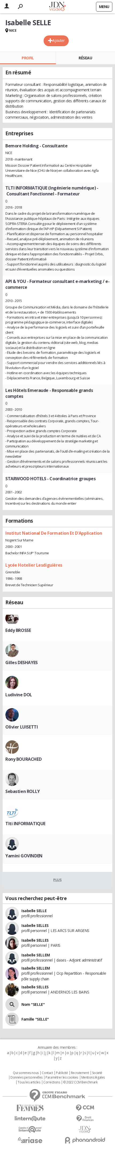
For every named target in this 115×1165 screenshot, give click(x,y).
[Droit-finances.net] (84, 1118)
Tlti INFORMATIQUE (25, 824)
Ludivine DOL (18, 695)
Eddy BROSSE (18, 630)
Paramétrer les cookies (61, 1077)
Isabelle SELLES (35, 925)
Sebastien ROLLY (22, 791)
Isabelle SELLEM (35, 955)
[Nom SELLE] (12, 1004)
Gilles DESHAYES (21, 662)
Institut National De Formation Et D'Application (53, 533)
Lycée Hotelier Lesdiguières (33, 565)
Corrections (51, 1082)
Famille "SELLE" (35, 1019)
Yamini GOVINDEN (24, 856)
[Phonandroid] (84, 1140)
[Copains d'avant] (30, 1129)
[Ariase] (30, 1140)
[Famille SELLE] (12, 1019)
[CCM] (84, 1108)
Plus (57, 879)
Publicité (62, 1073)
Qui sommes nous (26, 1073)
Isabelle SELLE (34, 910)
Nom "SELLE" (33, 1004)
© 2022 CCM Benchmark (80, 1082)
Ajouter (58, 40)
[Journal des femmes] (30, 1108)
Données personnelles (26, 1077)
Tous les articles (29, 1082)
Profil (28, 57)
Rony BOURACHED (23, 759)
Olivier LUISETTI (21, 727)
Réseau (85, 57)
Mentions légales (93, 1077)
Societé (97, 1073)
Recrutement (80, 1073)
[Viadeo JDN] (84, 1129)
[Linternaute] (30, 1118)
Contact (47, 1073)
